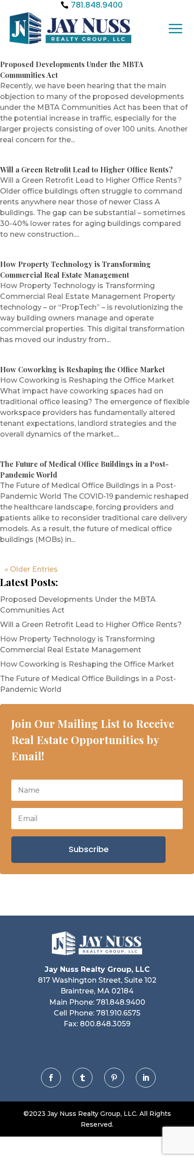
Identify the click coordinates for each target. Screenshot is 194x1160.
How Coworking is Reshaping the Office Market (82, 369)
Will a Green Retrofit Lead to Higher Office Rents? (86, 169)
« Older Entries (31, 569)
